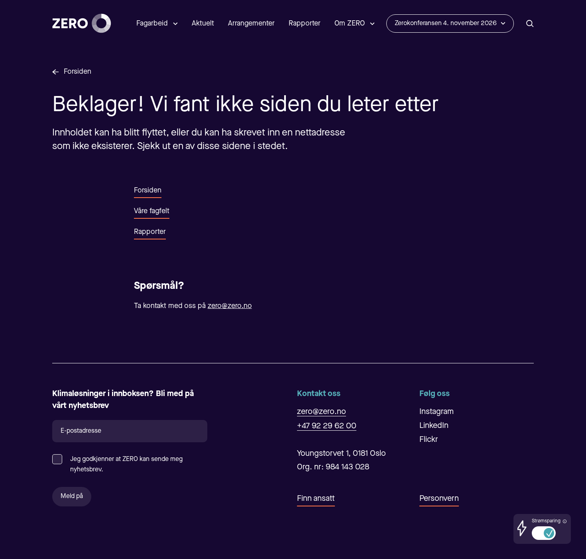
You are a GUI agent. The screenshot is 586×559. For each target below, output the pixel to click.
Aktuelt (203, 23)
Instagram (436, 412)
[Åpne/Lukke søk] (530, 23)
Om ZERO (349, 23)
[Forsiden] (81, 23)
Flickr (428, 440)
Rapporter (305, 23)
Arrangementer (251, 23)
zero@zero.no (230, 306)
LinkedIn (433, 426)
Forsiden (77, 71)
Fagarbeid (152, 23)
